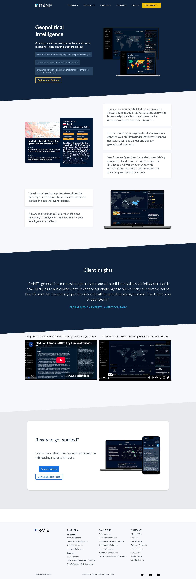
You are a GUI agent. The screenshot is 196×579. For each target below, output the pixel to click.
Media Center (136, 556)
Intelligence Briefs (75, 545)
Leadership (135, 552)
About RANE (136, 534)
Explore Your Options (48, 80)
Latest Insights (137, 549)
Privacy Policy (98, 574)
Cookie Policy (109, 574)
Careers (134, 537)
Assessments (73, 556)
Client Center (136, 541)
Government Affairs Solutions (111, 541)
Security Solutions (106, 549)
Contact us (121, 5)
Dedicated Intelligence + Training (81, 560)
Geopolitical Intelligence (77, 541)
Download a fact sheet (49, 476)
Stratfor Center (137, 560)
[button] (73, 5)
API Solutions (105, 534)
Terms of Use (86, 574)
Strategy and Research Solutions (112, 556)
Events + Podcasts (139, 545)
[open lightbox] (132, 52)
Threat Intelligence (75, 549)
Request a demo (49, 469)
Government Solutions (108, 545)
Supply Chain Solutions (108, 552)
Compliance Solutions (108, 537)
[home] (43, 4)
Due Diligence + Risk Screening (80, 564)
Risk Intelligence (74, 538)
